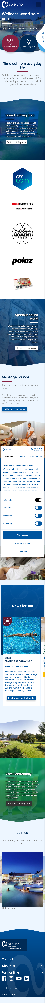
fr (16, 988)
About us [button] (8, 966)
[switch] (38, 508)
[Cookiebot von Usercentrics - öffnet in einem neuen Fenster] (31, 449)
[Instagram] (9, 979)
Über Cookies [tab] (36, 456)
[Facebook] (4, 979)
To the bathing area (16, 142)
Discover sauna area (26, 347)
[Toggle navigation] (38, 4)
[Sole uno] (13, 945)
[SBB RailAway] (22, 206)
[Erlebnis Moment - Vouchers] (22, 233)
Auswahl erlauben (22, 543)
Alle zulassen (22, 535)
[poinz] (22, 261)
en (10, 988)
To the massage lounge (15, 408)
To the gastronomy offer (19, 803)
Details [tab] (22, 456)
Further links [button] (11, 972)
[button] (5, 883)
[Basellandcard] (22, 284)
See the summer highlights (21, 697)
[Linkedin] (25, 979)
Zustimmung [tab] (8, 456)
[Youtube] (17, 979)
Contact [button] (7, 959)
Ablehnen (22, 551)
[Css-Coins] (22, 179)
